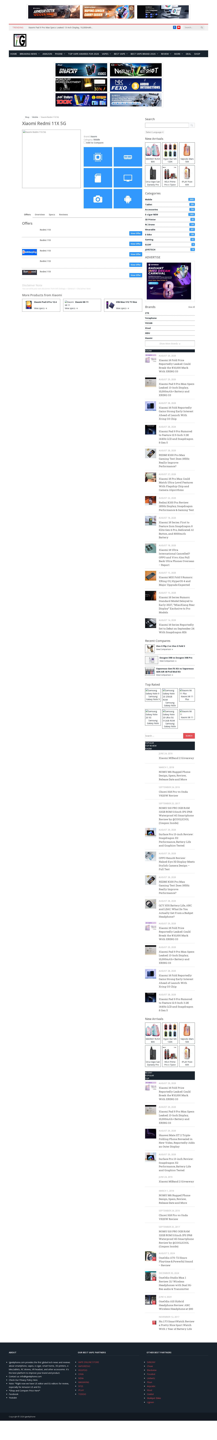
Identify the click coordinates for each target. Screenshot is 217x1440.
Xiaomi (57, 295)
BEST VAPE (119, 53)
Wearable (169, 229)
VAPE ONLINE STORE (88, 1362)
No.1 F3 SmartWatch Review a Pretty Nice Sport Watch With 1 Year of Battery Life (176, 1325)
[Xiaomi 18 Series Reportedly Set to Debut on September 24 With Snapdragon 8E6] (150, 623)
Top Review (151, 745)
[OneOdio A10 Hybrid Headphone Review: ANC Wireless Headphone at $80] (150, 1299)
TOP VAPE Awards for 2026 (83, 53)
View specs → (40, 308)
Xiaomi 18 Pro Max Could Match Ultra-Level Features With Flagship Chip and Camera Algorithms (176, 484)
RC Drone (169, 224)
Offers (27, 214)
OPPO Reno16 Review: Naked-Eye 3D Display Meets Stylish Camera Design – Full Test (177, 863)
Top (147, 1078)
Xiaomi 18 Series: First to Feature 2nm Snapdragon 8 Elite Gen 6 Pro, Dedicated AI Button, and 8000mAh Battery (176, 530)
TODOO (82, 1394)
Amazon (47, 53)
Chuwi (150, 1366)
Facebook (13, 1394)
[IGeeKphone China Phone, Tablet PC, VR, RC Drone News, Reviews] (20, 40)
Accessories (169, 209)
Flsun (149, 1382)
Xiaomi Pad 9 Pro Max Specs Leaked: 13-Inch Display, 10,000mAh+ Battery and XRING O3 (61, 27)
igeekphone (30, 1416)
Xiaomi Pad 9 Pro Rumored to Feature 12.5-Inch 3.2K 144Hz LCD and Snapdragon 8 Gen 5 (176, 437)
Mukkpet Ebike (154, 1398)
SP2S (80, 1386)
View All (191, 307)
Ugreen (150, 1402)
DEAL (188, 53)
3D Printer (169, 219)
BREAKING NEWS (28, 53)
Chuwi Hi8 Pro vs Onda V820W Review (173, 793)
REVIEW (165, 53)
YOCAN (148, 323)
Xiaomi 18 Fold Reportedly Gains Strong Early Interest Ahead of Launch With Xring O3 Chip (176, 413)
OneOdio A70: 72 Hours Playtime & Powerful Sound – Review (176, 1261)
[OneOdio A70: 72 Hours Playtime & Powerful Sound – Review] (150, 1256)
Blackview (151, 1370)
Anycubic (151, 1386)
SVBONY (151, 1362)
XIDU (147, 333)
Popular (149, 743)
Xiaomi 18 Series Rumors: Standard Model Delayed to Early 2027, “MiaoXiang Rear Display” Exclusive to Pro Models (177, 605)
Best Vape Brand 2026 (143, 53)
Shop (197, 53)
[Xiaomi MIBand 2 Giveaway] (150, 756)
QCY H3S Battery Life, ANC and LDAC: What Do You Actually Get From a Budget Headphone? (176, 911)
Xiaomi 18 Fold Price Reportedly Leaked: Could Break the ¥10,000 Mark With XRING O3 (175, 365)
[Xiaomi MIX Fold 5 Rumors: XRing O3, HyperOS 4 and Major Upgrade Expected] (150, 575)
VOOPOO (82, 1370)
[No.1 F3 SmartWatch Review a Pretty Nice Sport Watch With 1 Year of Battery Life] (150, 1320)
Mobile (96, 139)
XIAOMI (148, 350)
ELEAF (169, 244)
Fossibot (151, 1374)
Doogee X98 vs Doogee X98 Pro (176, 657)
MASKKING (83, 1382)
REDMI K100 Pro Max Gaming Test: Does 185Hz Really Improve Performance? (174, 460)
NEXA (81, 1378)
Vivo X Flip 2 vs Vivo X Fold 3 (170, 646)
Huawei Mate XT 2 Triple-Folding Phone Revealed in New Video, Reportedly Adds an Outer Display (177, 1141)
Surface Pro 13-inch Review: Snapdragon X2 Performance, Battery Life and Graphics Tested (176, 840)
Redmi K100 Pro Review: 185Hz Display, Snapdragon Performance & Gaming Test (176, 506)
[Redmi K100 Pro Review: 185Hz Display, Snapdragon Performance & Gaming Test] (150, 501)
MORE (177, 53)
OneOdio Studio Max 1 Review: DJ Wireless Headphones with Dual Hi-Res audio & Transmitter (175, 1283)
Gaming (169, 239)
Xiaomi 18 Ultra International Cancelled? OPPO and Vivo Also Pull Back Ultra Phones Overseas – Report (176, 557)
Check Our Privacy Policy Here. (23, 1380)
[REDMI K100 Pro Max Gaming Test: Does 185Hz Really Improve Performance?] (150, 453)
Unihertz (151, 1378)
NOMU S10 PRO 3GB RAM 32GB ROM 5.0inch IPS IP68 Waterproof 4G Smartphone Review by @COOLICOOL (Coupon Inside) (176, 815)
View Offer (136, 233)
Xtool (148, 328)
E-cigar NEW (169, 214)
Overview (40, 214)
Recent (148, 1072)
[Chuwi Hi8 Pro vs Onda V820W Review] (150, 790)
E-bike (169, 234)
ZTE (147, 313)
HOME (13, 53)
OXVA (81, 1374)
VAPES (105, 53)
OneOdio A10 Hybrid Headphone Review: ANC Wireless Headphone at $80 (176, 1305)
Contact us (14, 1376)
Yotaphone (151, 318)
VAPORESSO (84, 1366)
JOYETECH (169, 249)
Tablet (169, 204)
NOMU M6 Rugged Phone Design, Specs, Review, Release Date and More (174, 775)
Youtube (13, 1397)
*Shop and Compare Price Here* (24, 1390)
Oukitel (150, 1394)
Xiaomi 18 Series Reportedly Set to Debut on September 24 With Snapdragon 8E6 (176, 628)
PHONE (59, 53)
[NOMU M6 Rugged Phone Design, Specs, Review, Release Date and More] (150, 770)
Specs (52, 214)
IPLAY (81, 1390)
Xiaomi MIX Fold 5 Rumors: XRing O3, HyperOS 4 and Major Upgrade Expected (176, 581)
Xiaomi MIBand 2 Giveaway (176, 758)
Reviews (63, 214)
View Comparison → (164, 649)
